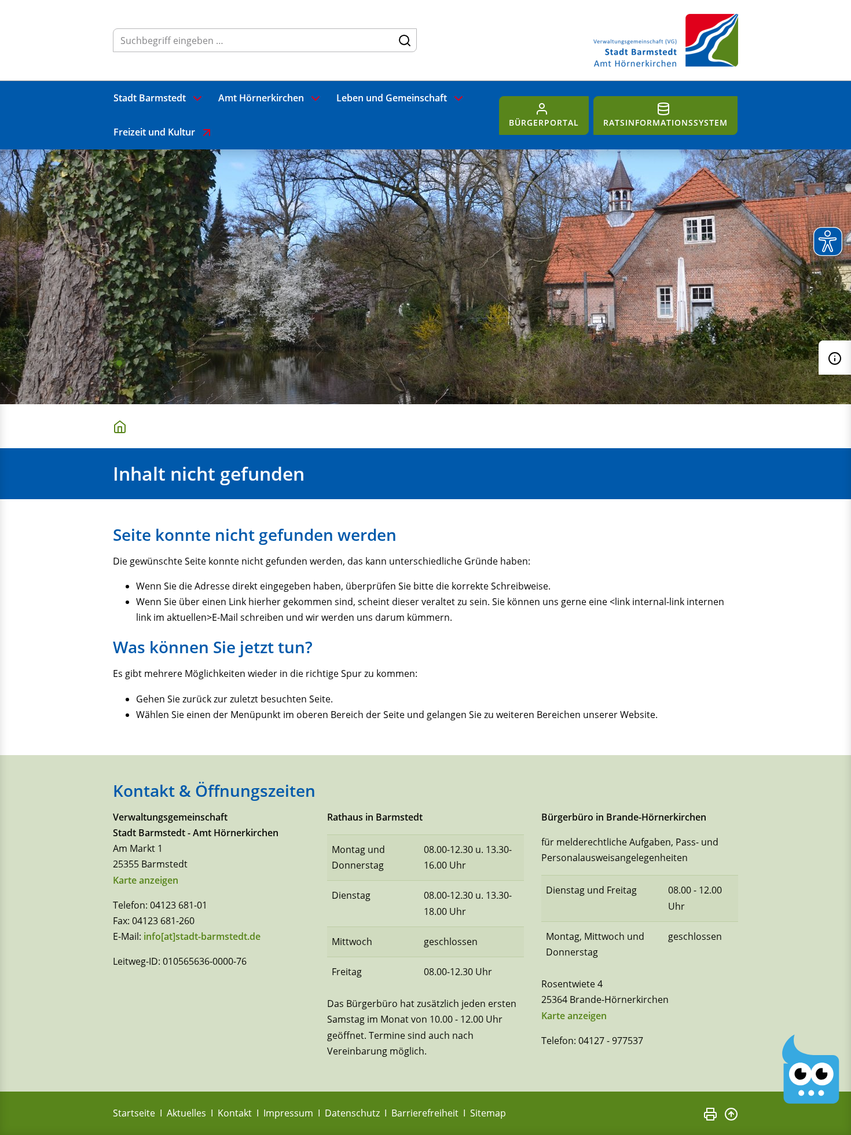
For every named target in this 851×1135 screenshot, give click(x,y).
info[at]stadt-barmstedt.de (202, 936)
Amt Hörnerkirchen (261, 97)
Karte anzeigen (145, 880)
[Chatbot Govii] (811, 1069)
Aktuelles (186, 1113)
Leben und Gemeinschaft (391, 97)
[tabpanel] (425, 276)
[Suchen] (405, 40)
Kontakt (235, 1113)
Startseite (134, 1113)
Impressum (288, 1113)
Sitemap (488, 1113)
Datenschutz (352, 1113)
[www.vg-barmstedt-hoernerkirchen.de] (122, 426)
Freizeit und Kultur (154, 132)
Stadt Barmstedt (149, 97)
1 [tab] (119, 363)
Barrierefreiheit (424, 1113)
